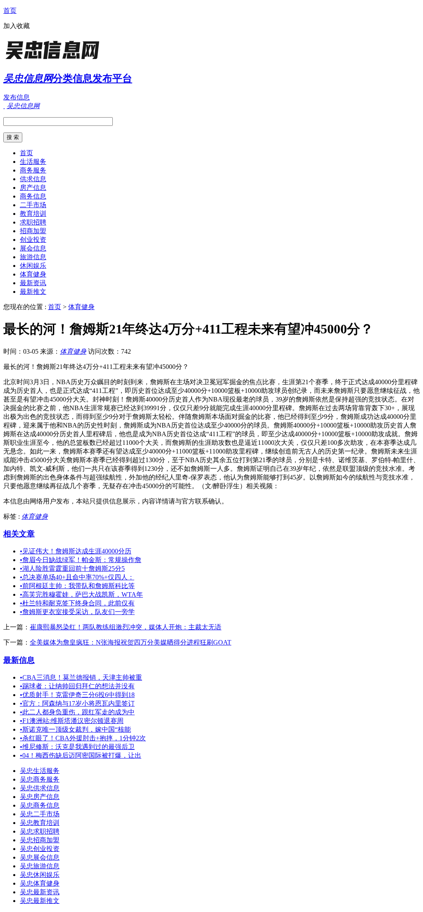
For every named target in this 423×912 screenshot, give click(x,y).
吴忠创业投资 (39, 848)
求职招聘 (33, 222)
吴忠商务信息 (39, 805)
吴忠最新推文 (39, 900)
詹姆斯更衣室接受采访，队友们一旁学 (77, 611)
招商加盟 (33, 230)
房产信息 (33, 187)
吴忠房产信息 (39, 796)
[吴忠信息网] (55, 59)
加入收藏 (16, 25)
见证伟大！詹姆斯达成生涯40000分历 (75, 551)
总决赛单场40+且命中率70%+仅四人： (77, 577)
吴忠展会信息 (39, 857)
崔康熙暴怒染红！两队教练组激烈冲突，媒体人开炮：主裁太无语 (125, 627)
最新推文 (33, 291)
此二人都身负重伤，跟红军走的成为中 (77, 712)
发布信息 (16, 97)
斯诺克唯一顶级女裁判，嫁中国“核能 (75, 729)
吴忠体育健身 (39, 883)
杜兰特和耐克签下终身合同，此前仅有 (77, 603)
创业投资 (33, 239)
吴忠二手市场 (39, 813)
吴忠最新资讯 (39, 891)
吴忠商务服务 (39, 779)
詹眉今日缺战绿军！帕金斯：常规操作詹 (80, 559)
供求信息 (33, 178)
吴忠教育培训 (39, 822)
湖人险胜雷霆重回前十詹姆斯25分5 (72, 568)
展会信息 (33, 248)
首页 (10, 10)
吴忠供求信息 (39, 788)
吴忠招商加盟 (39, 839)
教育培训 (33, 213)
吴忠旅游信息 (39, 865)
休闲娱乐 (33, 265)
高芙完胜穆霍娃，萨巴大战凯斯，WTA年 (81, 594)
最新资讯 (33, 282)
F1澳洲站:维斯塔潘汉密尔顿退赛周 (72, 720)
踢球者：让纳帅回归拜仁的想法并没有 (77, 686)
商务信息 (33, 196)
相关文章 (19, 533)
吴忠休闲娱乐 (39, 874)
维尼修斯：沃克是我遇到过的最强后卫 (77, 746)
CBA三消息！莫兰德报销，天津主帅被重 (81, 677)
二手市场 (33, 204)
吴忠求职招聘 (39, 831)
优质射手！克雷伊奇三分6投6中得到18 (77, 694)
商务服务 (33, 170)
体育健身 (33, 274)
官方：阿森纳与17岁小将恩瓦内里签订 (77, 703)
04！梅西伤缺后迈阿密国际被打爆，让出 (80, 755)
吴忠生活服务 (39, 770)
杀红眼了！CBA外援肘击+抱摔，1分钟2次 (83, 738)
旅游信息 (33, 256)
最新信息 (19, 660)
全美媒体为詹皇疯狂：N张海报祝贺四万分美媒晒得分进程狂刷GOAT (130, 642)
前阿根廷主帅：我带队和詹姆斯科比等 (77, 585)
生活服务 (33, 161)
